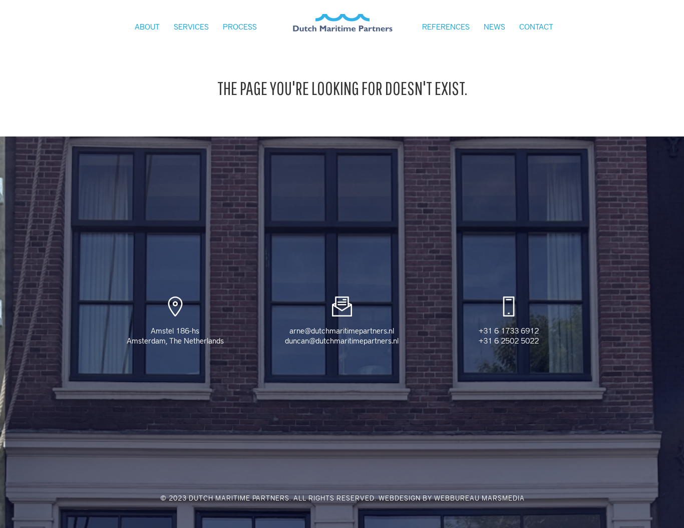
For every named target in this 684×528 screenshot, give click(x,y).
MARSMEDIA (503, 498)
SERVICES (191, 27)
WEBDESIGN (400, 498)
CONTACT (536, 27)
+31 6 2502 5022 (509, 341)
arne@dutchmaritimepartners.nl (341, 331)
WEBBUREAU (457, 498)
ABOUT (147, 27)
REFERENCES (446, 27)
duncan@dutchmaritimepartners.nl (342, 341)
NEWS (494, 27)
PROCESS (240, 27)
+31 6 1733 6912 (509, 331)
